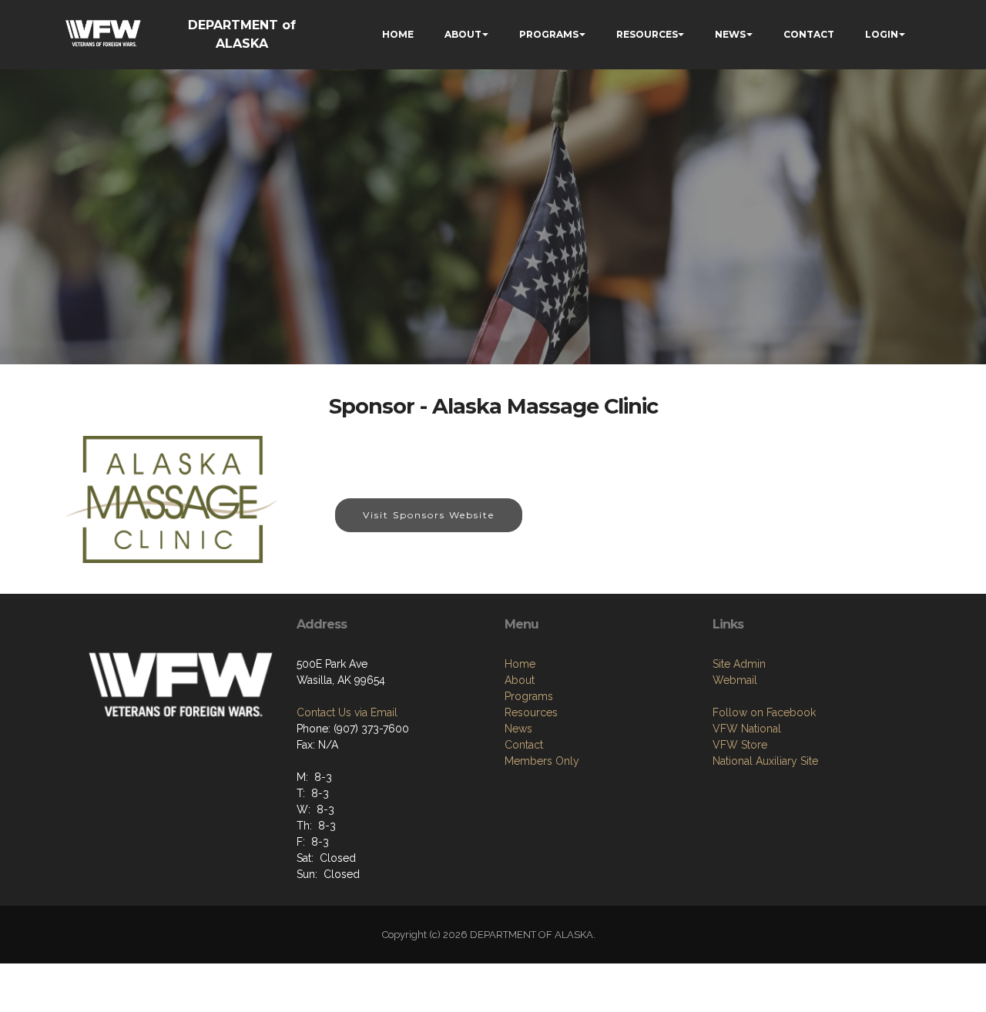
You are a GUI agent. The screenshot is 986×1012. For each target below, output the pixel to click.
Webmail (735, 680)
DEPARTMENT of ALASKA (242, 34)
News (518, 728)
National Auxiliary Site (765, 761)
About (520, 680)
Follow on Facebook (764, 712)
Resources (531, 712)
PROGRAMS (549, 34)
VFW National (747, 728)
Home (520, 664)
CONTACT (808, 34)
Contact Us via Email (347, 712)
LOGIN (881, 34)
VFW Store (740, 745)
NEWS (730, 34)
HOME (398, 34)
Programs (529, 696)
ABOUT (462, 34)
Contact (524, 745)
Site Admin (739, 664)
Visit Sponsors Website (429, 515)
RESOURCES (647, 34)
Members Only (542, 761)
